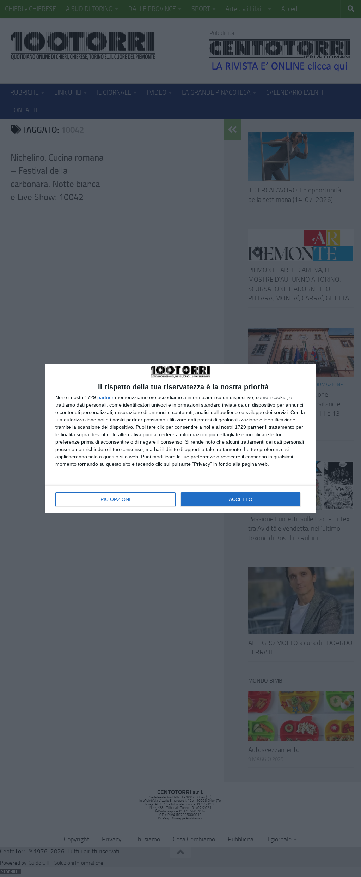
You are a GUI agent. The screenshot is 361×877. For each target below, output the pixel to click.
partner (105, 397)
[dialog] (180, 438)
